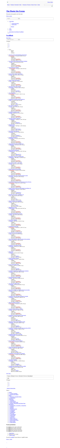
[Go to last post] (20, 90)
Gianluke (11, 176)
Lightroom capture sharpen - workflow (16, 309)
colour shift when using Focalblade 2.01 (16, 143)
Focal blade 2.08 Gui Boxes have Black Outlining (18, 61)
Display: (9, 376)
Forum (32, 4)
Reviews (29, 4)
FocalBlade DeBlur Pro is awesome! (15, 334)
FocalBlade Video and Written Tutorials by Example (18, 296)
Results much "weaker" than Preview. (16, 73)
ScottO (11, 113)
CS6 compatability (12, 92)
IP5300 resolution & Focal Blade (15, 169)
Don (10, 348)
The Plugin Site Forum (15, 11)
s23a (11, 240)
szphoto (11, 271)
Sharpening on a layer (13, 207)
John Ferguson (12, 335)
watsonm (11, 132)
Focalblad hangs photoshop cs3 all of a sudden (17, 366)
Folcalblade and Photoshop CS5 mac (15, 213)
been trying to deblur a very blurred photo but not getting (19, 289)
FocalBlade (9, 35)
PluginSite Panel (12, 124)
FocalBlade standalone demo (14, 112)
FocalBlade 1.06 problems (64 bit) (15, 245)
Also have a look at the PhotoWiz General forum (18, 54)
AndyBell (11, 138)
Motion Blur (11, 251)
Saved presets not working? (14, 67)
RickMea (11, 322)
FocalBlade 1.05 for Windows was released (17, 353)
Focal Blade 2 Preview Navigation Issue (16, 156)
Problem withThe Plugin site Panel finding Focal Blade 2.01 (20, 188)
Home (8, 4)
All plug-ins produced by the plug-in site (16, 347)
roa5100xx (12, 87)
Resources (25, 4)
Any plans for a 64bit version (14, 283)
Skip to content (9, 16)
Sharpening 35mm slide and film (15, 86)
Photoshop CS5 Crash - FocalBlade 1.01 (16, 194)
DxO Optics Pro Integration (14, 150)
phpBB (12, 437)
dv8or (11, 214)
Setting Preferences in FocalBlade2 (15, 200)
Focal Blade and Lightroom (14, 131)
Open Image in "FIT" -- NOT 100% (15, 162)
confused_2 (18, 135)
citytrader (11, 329)
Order (20, 4)
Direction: (25, 376)
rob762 (11, 367)
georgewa (11, 297)
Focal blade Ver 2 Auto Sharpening (15, 232)
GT (10, 195)
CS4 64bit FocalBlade (13, 359)
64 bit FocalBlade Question (14, 258)
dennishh (11, 360)
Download (17, 4)
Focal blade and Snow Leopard (14, 277)
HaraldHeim (12, 55)
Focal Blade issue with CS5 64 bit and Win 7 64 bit (18, 175)
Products (12, 4)
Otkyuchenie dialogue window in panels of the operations (19, 239)
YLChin (17, 338)
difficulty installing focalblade (14, 302)
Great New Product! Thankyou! (15, 118)
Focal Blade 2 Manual (13, 220)
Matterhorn (12, 144)
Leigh (11, 74)
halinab (11, 291)
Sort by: (17, 376)
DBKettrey (13, 119)
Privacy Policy (50, 2)
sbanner (11, 221)
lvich (11, 316)
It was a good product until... (14, 264)
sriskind (11, 252)
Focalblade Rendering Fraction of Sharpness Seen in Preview (20, 181)
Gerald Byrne (12, 189)
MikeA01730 (12, 151)
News (35, 4)
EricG (11, 202)
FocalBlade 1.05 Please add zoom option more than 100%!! (20, 328)
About (39, 4)
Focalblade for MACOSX (13, 226)
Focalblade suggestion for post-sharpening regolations (19, 270)
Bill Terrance (12, 125)
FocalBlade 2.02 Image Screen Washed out (17, 99)
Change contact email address (14, 80)
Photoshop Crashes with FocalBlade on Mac (17, 321)
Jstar (11, 62)
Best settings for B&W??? (13, 105)
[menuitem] (15, 23)
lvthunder (11, 246)
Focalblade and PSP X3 (13, 137)
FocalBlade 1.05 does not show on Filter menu (17, 315)
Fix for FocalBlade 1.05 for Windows (16, 340)
